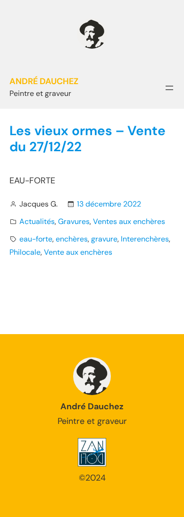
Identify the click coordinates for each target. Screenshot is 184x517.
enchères (72, 239)
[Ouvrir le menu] (169, 88)
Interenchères (145, 239)
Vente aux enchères (78, 252)
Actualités (37, 221)
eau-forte (35, 239)
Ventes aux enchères (129, 221)
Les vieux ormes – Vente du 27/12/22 (87, 139)
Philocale (25, 252)
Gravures (74, 221)
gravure (104, 239)
